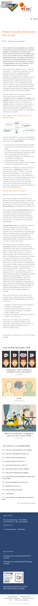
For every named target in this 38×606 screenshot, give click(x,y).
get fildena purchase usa (13, 486)
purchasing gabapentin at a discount (16, 482)
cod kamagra (10, 493)
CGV (10, 600)
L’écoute (19, 398)
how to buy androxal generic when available (19, 450)
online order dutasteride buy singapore (17, 472)
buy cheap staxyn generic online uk (16, 465)
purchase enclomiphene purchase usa (17, 453)
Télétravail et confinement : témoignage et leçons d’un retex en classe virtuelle (19, 434)
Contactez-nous (12, 596)
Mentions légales (28, 598)
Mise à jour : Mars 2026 (22, 600)
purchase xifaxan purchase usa (15, 461)
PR (5, 41)
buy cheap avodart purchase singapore (17, 469)
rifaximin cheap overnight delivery (16, 457)
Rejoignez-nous (26, 596)
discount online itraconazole (14, 490)
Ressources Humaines (18, 41)
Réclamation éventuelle (12, 598)
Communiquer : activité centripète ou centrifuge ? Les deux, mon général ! (19, 371)
